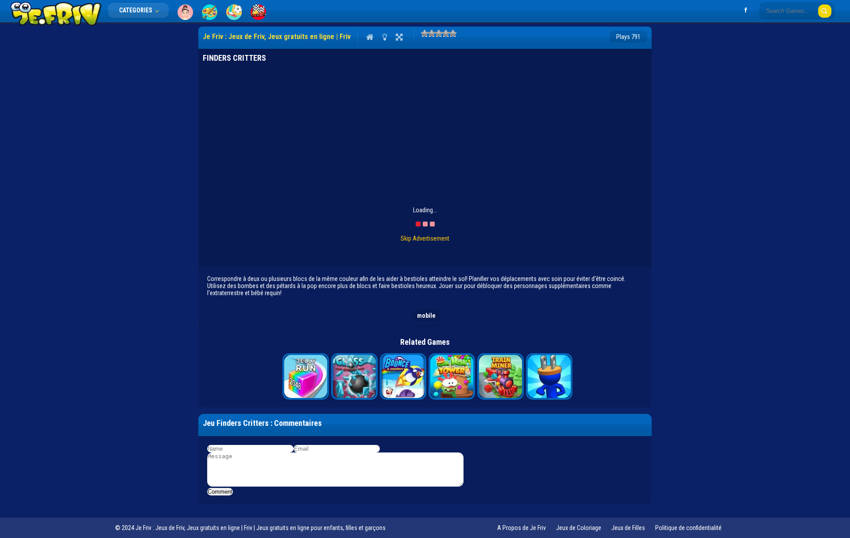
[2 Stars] (431, 33)
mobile (426, 315)
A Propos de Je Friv (521, 527)
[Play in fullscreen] (399, 36)
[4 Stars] (445, 33)
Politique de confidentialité (688, 527)
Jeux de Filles (628, 527)
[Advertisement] (158, 159)
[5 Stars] (452, 33)
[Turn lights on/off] (384, 36)
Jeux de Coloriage (578, 527)
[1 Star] (424, 33)
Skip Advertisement (425, 238)
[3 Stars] (438, 33)
